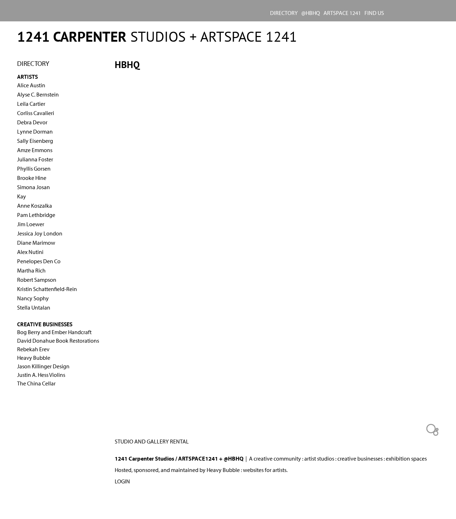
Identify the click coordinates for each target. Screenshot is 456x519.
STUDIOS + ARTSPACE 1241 (157, 36)
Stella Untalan (33, 307)
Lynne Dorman (35, 131)
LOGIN (122, 481)
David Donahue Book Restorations (58, 340)
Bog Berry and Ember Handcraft (54, 332)
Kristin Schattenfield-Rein (47, 288)
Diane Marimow (36, 242)
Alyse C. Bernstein (38, 94)
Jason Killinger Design (43, 366)
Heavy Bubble (33, 357)
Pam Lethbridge (36, 214)
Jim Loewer (30, 224)
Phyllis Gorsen (34, 168)
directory (284, 12)
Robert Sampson (36, 279)
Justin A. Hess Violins (41, 374)
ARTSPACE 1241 (342, 12)
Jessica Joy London (39, 233)
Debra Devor (32, 122)
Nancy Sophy (33, 298)
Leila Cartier (31, 103)
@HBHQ (310, 12)
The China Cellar (36, 383)
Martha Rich (31, 270)
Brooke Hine (31, 177)
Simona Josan (33, 187)
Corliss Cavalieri (35, 112)
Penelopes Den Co (39, 261)
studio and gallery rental (152, 441)
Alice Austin (31, 85)
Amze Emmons (34, 150)
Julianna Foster (35, 159)
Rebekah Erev (33, 349)
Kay (21, 196)
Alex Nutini (30, 251)
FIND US (374, 12)
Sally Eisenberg (35, 140)
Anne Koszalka (34, 205)
